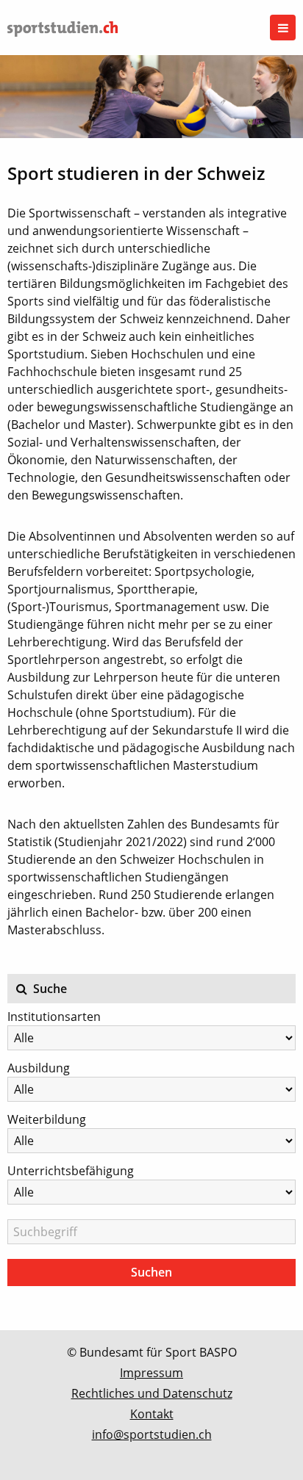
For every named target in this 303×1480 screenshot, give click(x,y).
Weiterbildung (46, 1119)
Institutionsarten (54, 1016)
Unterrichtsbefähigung (70, 1171)
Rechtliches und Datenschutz (151, 1393)
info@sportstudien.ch (152, 1434)
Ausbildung (38, 1068)
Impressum (151, 1373)
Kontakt (152, 1414)
